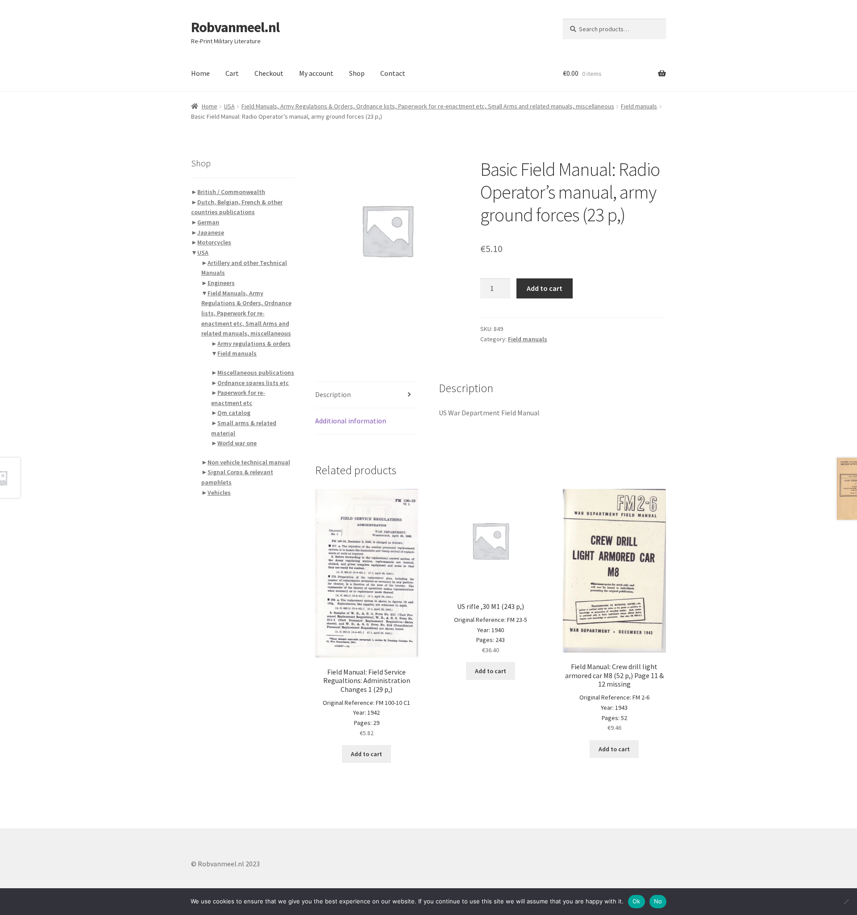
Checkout (268, 73)
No (658, 901)
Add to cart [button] (366, 754)
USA (229, 106)
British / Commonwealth (231, 192)
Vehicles (219, 493)
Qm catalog (233, 413)
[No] (845, 901)
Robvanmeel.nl (235, 27)
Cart (232, 73)
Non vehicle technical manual (249, 462)
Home (200, 73)
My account (316, 73)
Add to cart (544, 288)
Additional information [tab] (350, 420)
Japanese (210, 232)
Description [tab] (333, 394)
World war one (237, 443)
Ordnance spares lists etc (253, 383)
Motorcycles (214, 242)
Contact (392, 73)
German (208, 222)
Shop (357, 73)
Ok (636, 901)
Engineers (221, 283)
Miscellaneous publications (255, 372)
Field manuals (639, 106)
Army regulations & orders (254, 344)
